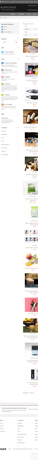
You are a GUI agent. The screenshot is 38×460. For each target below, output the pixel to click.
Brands (1, 426)
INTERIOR (13, 14)
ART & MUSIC (4, 147)
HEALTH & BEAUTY (8, 32)
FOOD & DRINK (4, 154)
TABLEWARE (21, 14)
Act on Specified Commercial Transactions (23, 449)
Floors (1, 423)
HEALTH (5, 26)
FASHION (3, 151)
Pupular (27, 29)
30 (25, 35)
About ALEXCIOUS (32, 5)
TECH (28, 14)
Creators (2, 428)
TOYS (34, 14)
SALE (5, 29)
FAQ (36, 428)
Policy (9, 449)
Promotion (2, 431)
